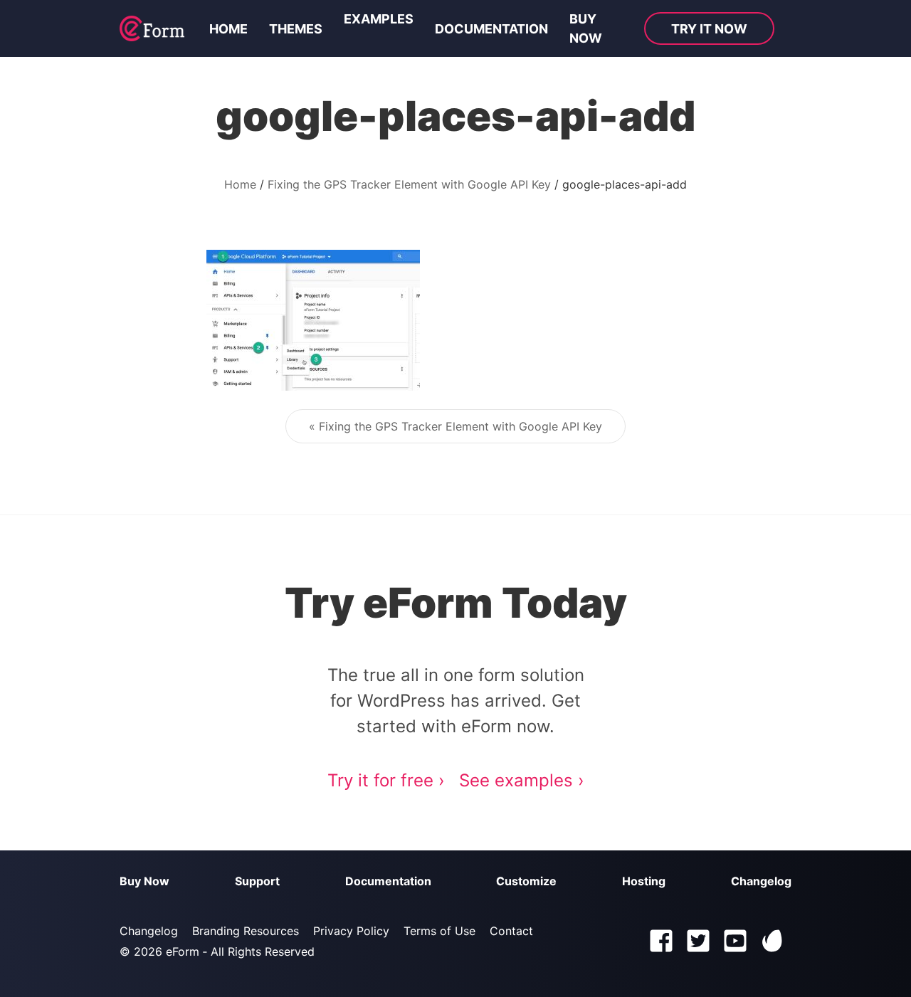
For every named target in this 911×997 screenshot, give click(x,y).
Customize (526, 881)
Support (257, 881)
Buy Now (144, 881)
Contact (511, 931)
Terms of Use (439, 931)
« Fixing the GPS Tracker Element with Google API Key (455, 426)
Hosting (643, 881)
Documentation (491, 28)
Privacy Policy (351, 931)
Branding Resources (245, 931)
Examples (379, 18)
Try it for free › (386, 780)
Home (228, 28)
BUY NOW (585, 28)
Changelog (761, 881)
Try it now (709, 28)
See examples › (521, 780)
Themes (295, 28)
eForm (182, 951)
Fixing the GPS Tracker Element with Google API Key (409, 184)
